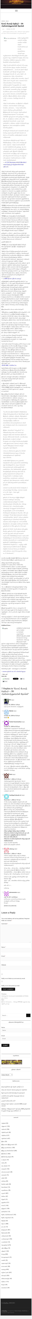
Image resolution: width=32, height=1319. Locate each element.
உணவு (3, 1163)
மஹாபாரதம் (4, 1263)
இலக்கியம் (4, 1153)
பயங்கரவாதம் (5, 1239)
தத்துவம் (3, 1208)
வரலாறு (3, 1269)
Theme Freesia (17, 1310)
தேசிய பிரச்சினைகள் (7, 1214)
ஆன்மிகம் (4, 1138)
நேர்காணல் (4, 1233)
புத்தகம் (3, 1251)
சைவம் (3, 1205)
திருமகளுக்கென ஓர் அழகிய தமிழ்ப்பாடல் (12, 1087)
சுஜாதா (24, 31)
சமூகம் (3, 1193)
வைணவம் (4, 1287)
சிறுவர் (3, 1199)
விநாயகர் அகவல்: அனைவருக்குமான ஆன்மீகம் (14, 1090)
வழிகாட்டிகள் (4, 1272)
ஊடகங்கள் (4, 1166)
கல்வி (2, 1178)
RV (10, 700)
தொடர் (7, 20)
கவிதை (3, 1181)
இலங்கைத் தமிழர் (6, 1156)
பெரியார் (12, 31)
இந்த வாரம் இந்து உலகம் (7, 1144)
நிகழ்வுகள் (4, 1230)
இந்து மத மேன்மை (6, 1147)
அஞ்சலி (3, 1123)
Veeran (11, 711)
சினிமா (3, 1196)
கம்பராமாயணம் (5, 1172)
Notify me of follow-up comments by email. (13, 978)
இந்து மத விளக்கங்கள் (7, 1150)
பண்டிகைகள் (4, 1236)
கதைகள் (3, 1169)
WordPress (24, 1310)
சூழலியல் (4, 1202)
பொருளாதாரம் (5, 1257)
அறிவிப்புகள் (4, 1132)
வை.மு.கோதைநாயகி (21, 33)
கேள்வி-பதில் (4, 1184)
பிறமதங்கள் (4, 1245)
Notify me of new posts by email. (10, 985)
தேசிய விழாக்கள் (6, 1217)
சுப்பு (3, 29)
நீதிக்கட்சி (20, 31)
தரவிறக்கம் (4, 1211)
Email (3, 956)
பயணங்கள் (4, 1242)
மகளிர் (3, 1260)
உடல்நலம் (3, 1160)
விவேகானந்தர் (5, 1278)
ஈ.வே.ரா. (16, 31)
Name (3, 947)
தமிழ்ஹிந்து (4, 1311)
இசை (2, 1141)
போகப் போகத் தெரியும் (12, 33)
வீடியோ (3, 1281)
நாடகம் (3, 1227)
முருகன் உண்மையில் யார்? (8, 1101)
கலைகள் (3, 1175)
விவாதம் (3, 1275)
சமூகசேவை (4, 1190)
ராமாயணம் (4, 1266)
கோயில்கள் (4, 1187)
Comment (4, 924)
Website (3, 965)
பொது (3, 1254)
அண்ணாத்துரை (6, 31)
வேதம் (3, 1284)
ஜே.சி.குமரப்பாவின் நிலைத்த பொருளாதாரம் (13, 1093)
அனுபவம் (3, 1126)
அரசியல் (3, 20)
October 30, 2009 (10, 29)
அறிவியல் (4, 1135)
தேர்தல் (3, 1220)
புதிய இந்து (4, 1248)
